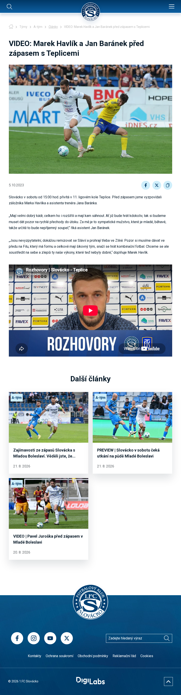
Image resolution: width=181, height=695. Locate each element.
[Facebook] (17, 638)
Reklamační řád (124, 656)
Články (53, 27)
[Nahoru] (168, 681)
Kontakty (34, 656)
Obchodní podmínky (93, 656)
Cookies (146, 656)
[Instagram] (34, 638)
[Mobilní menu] (171, 6)
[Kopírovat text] (167, 185)
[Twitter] (67, 638)
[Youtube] (50, 638)
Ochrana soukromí (59, 656)
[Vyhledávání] (166, 638)
